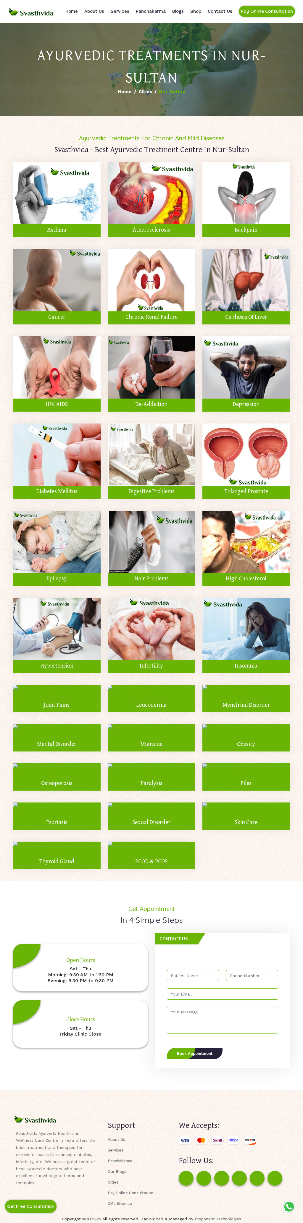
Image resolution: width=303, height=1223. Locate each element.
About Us (94, 11)
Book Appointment (194, 1053)
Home (71, 11)
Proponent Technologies (218, 1219)
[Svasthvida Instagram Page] (203, 1178)
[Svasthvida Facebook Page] (186, 1178)
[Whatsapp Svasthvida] (289, 1206)
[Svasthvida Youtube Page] (274, 1178)
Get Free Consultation (30, 1206)
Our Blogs (117, 1171)
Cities (145, 91)
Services (120, 11)
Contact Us (220, 11)
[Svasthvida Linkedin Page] (257, 1178)
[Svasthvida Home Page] (31, 11)
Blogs (178, 11)
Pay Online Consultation (267, 11)
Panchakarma (151, 11)
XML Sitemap (120, 1203)
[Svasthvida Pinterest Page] (239, 1178)
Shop (195, 11)
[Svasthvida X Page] (221, 1178)
